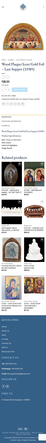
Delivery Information (11, 433)
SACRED (11, 60)
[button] (3, 7)
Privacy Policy (37, 433)
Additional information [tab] (11, 121)
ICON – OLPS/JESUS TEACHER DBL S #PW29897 (32, 306)
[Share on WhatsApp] (3, 104)
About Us (5, 331)
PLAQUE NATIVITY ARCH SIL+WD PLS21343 (11, 267)
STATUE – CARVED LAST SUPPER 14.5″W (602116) (34, 229)
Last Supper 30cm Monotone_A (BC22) (10, 229)
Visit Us (4, 347)
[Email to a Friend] (15, 104)
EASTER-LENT (14, 99)
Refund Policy (25, 433)
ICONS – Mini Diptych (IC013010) (33, 191)
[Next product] (3, 77)
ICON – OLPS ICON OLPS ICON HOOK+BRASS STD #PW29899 (11, 306)
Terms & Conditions (23, 434)
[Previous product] (7, 77)
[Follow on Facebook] (3, 386)
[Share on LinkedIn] (23, 104)
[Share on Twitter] (11, 104)
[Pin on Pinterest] (19, 104)
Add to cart (19, 90)
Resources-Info (8, 351)
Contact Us (6, 343)
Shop (4, 335)
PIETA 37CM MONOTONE (29, 267)
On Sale (5, 339)
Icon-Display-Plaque (24, 60)
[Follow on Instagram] (7, 386)
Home (4, 60)
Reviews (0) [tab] (6, 126)
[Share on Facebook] (7, 104)
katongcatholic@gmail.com (18, 374)
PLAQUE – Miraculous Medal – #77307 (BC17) (11, 191)
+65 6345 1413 (10, 364)
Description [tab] (6, 117)
